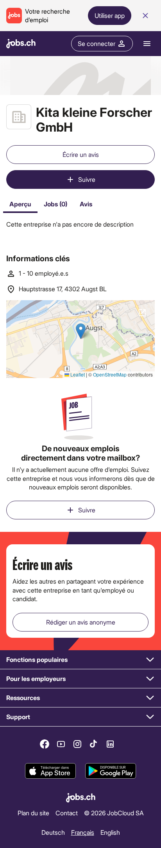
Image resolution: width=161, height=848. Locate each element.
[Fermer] (145, 15)
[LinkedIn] (110, 744)
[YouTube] (61, 744)
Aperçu (20, 204)
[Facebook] (44, 744)
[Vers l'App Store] (50, 771)
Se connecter (96, 43)
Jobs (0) (55, 204)
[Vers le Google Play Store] (110, 771)
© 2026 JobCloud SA (114, 812)
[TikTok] (94, 744)
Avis (86, 204)
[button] (80, 659)
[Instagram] (77, 744)
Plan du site (33, 812)
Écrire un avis (81, 154)
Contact (66, 812)
